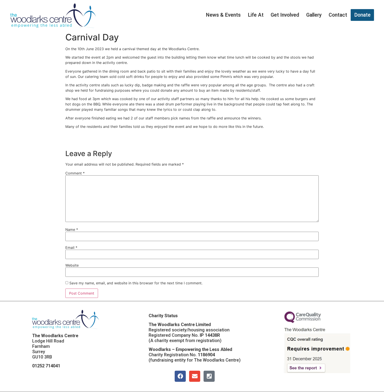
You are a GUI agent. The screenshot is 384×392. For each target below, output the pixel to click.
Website (72, 265)
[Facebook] (180, 376)
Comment (75, 173)
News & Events (223, 15)
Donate (362, 15)
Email (71, 247)
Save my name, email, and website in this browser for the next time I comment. (135, 283)
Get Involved (285, 15)
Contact (338, 15)
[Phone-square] (209, 376)
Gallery (314, 15)
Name (71, 229)
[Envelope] (194, 376)
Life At (256, 15)
